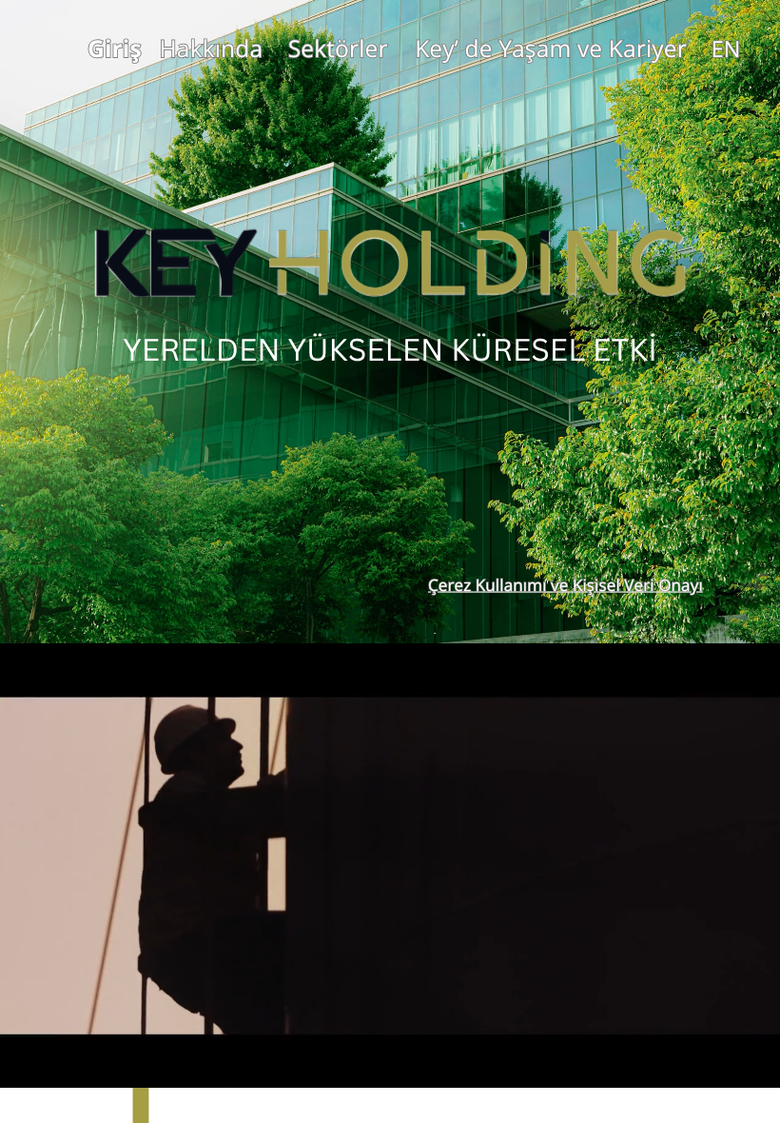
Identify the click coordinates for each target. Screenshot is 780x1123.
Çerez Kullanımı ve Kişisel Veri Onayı (565, 586)
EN (726, 49)
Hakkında (211, 48)
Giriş (115, 48)
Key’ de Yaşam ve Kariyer (551, 48)
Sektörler (338, 48)
